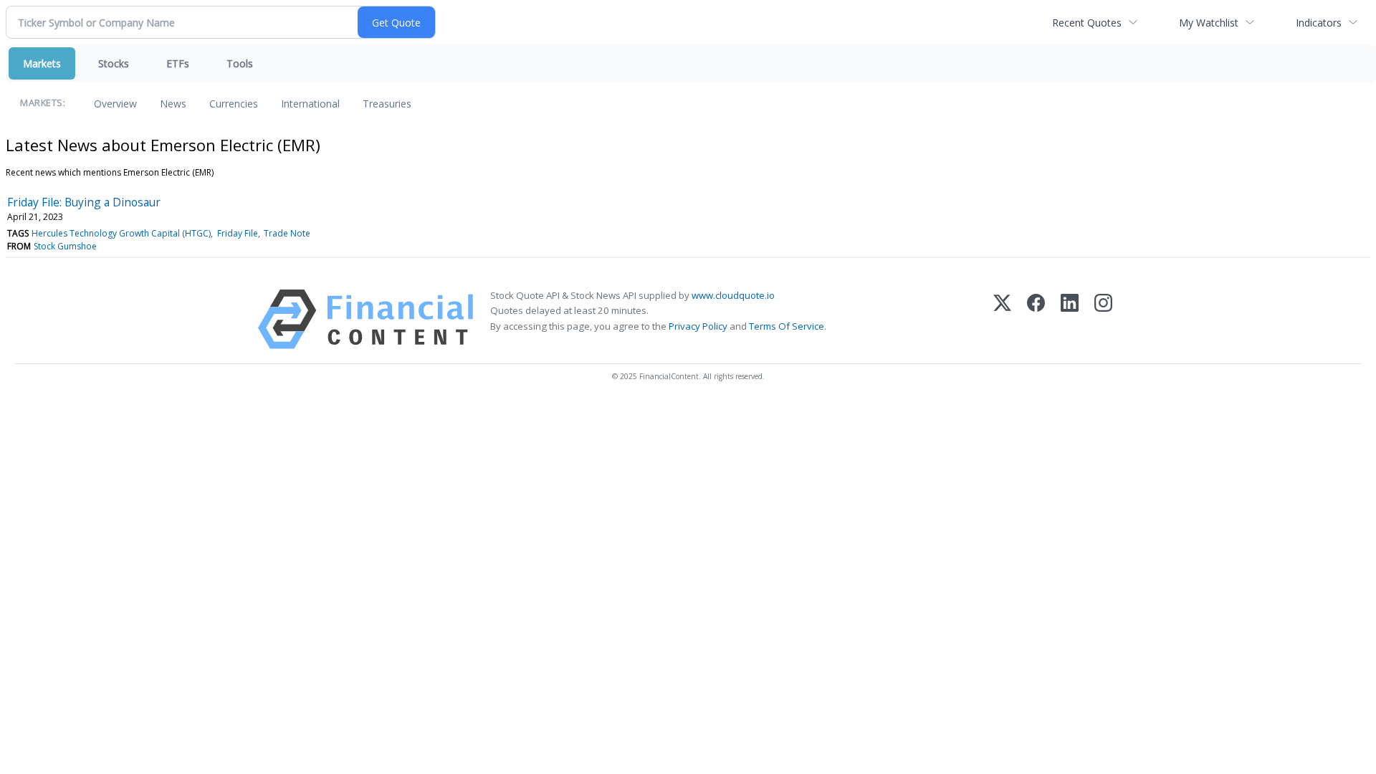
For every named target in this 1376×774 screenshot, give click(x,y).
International (310, 103)
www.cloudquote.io (733, 295)
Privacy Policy (698, 326)
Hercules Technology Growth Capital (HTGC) (121, 233)
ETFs (177, 63)
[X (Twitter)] (1002, 319)
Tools (239, 63)
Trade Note (287, 233)
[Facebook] (1036, 319)
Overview (115, 103)
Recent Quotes (1087, 22)
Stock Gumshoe (65, 246)
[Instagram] (1103, 319)
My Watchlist (1208, 22)
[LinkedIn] (1069, 319)
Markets (42, 63)
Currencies (233, 103)
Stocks (113, 63)
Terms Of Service (786, 326)
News (173, 103)
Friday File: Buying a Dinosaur (84, 202)
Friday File (237, 233)
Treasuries (387, 103)
